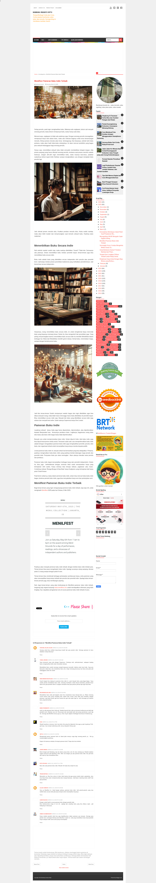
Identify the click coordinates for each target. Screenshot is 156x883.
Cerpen (112, 314)
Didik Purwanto (44, 708)
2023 (100, 271)
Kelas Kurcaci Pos (102, 329)
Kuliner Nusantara (102, 331)
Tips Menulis (64, 40)
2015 (100, 291)
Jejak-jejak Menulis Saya (104, 326)
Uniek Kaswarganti (46, 814)
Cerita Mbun (43, 749)
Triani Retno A (44, 774)
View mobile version (64, 867)
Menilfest (45, 490)
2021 (100, 276)
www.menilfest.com (60, 587)
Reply (41, 654)
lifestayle (115, 331)
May (101, 224)
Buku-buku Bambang (102, 303)
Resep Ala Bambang (102, 342)
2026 (100, 202)
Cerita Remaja (101, 314)
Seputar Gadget (101, 349)
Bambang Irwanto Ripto (42, 12)
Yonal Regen (44, 660)
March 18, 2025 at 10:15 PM (55, 749)
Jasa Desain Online (102, 324)
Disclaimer (58, 8)
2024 (100, 268)
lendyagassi (43, 800)
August (102, 217)
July (101, 219)
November (103, 209)
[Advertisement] (90, 23)
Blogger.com (119, 877)
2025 (100, 204)
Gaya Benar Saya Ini (109, 319)
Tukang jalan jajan (46, 647)
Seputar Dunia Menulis (111, 347)
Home (37, 40)
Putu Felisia (43, 763)
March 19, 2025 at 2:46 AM (56, 774)
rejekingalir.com (45, 692)
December (103, 207)
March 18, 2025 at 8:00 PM (58, 692)
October (102, 212)
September (103, 214)
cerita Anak (100, 306)
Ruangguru (114, 344)
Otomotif (99, 336)
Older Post (91, 864)
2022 (100, 273)
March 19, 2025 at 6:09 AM (55, 787)
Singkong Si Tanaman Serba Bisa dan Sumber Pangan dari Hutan (110, 118)
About (35, 8)
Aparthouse (100, 301)
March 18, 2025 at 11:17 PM (55, 763)
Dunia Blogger (101, 316)
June (101, 222)
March (102, 229)
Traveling (111, 354)
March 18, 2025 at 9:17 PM (50, 722)
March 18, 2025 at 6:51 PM (60, 678)
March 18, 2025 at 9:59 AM (60, 647)
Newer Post (36, 864)
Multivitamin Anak (114, 334)
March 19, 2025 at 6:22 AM (55, 800)
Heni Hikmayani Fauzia (46, 678)
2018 (100, 283)
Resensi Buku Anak (111, 339)
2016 (100, 288)
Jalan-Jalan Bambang (77, 40)
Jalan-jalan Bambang (110, 321)
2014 (100, 293)
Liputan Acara (101, 334)
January (102, 266)
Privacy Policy (50, 8)
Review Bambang (101, 344)
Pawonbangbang (111, 336)
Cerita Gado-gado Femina (104, 311)
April (101, 227)
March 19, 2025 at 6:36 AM (59, 814)
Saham (98, 347)
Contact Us (42, 8)
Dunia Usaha (113, 316)
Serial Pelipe (114, 349)
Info (98, 321)
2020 (100, 278)
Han (41, 722)
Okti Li (41, 734)
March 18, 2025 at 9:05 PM (57, 708)
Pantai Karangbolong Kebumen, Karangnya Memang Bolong (109, 126)
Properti (99, 339)
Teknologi (100, 352)
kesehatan (115, 329)
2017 (100, 286)
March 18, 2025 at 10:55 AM (55, 660)
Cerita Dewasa (101, 308)
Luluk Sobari (44, 787)
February (103, 263)
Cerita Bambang (52, 40)
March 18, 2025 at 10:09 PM (51, 734)
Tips (108, 352)
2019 (100, 281)
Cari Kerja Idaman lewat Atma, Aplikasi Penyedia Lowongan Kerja (110, 190)
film (98, 319)
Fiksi (42, 40)
